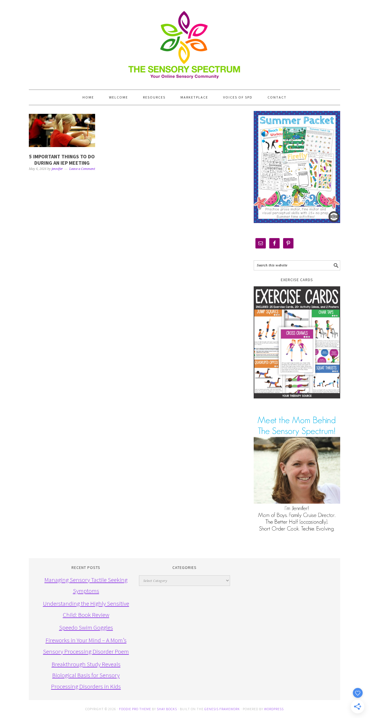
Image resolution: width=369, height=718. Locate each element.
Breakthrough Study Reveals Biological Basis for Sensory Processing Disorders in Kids (86, 675)
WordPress (274, 709)
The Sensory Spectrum (184, 42)
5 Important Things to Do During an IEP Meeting (62, 159)
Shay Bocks (167, 709)
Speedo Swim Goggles (86, 627)
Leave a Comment (82, 169)
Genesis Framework (222, 709)
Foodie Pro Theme (135, 709)
